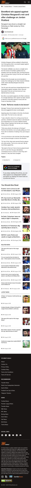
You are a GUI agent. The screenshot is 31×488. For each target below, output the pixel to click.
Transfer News (5, 382)
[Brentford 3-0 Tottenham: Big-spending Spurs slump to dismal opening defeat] (26, 228)
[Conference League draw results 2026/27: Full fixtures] (26, 344)
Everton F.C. (17, 160)
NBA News (4, 409)
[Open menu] (29, 2)
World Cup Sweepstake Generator (10, 385)
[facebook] (2, 435)
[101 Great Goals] (15, 443)
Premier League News (19, 6)
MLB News (4, 422)
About (3, 361)
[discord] (20, 435)
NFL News (4, 411)
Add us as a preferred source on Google (15, 38)
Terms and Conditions (7, 372)
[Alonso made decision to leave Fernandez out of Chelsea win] (26, 285)
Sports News (4, 388)
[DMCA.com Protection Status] (6, 481)
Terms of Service (6, 374)
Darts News (4, 416)
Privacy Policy (5, 367)
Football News (8, 6)
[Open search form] (25, 2)
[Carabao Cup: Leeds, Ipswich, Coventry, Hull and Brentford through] (26, 209)
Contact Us (4, 364)
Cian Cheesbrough (9, 31)
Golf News (4, 419)
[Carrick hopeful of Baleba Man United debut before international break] (26, 268)
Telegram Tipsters (6, 393)
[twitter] (6, 435)
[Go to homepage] (5, 2)
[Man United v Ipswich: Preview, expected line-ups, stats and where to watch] (26, 332)
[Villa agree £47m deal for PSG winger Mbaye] (26, 251)
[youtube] (13, 435)
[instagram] (9, 435)
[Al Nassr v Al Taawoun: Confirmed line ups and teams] (26, 298)
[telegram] (17, 435)
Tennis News (4, 424)
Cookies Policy (5, 369)
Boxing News (4, 414)
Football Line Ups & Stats (8, 390)
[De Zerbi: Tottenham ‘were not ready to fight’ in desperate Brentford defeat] (26, 219)
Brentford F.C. (7, 160)
